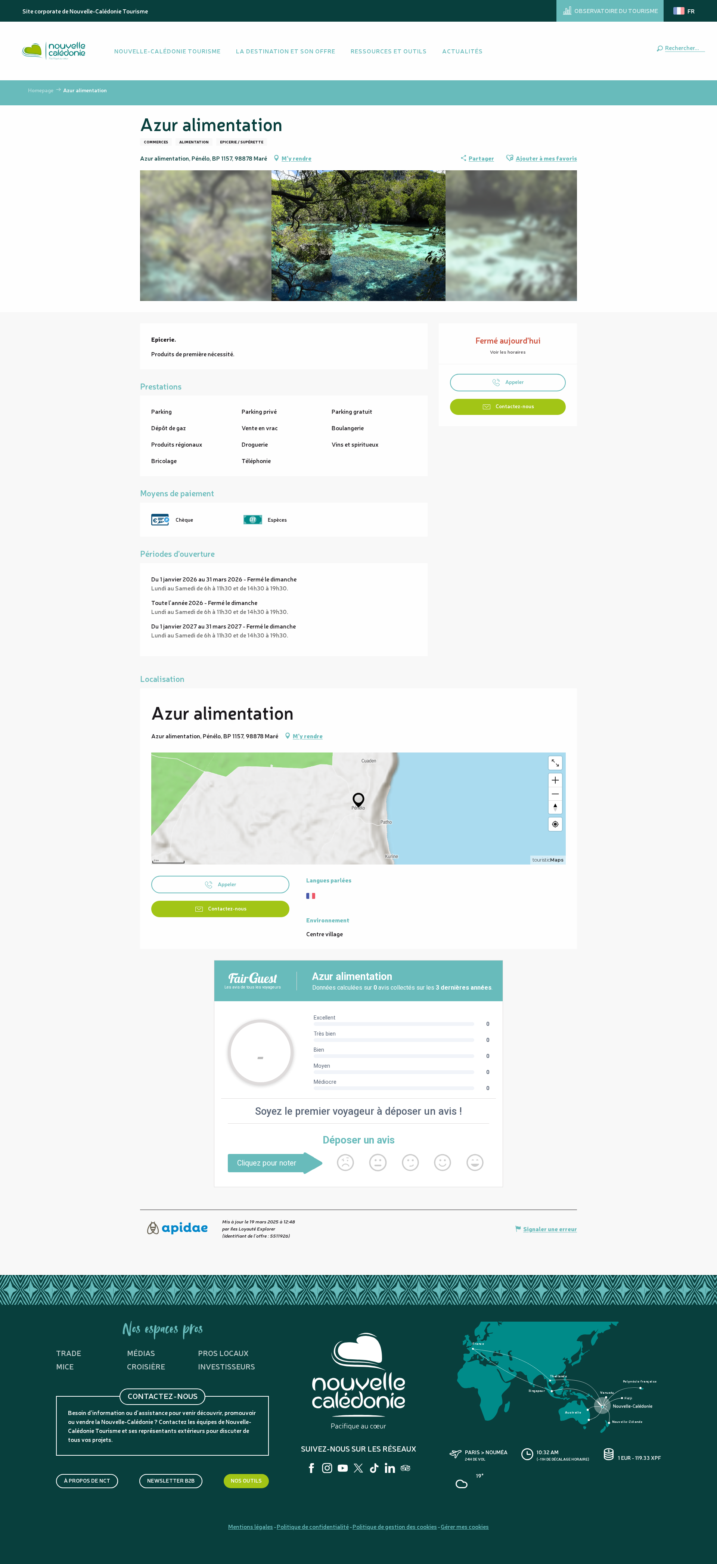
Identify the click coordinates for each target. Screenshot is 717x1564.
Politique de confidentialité (313, 1526)
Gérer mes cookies (465, 1526)
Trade (68, 1353)
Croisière (146, 1366)
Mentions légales (250, 1526)
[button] (683, 47)
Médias (141, 1353)
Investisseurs (226, 1366)
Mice (65, 1366)
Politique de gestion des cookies (395, 1526)
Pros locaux (223, 1353)
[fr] (684, 10)
